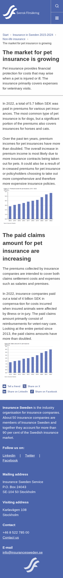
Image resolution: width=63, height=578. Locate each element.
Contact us (11, 537)
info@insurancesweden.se (23, 552)
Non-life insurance (14, 39)
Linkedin (9, 455)
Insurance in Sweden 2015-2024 (33, 34)
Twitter (30, 455)
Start (5, 34)
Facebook (10, 460)
